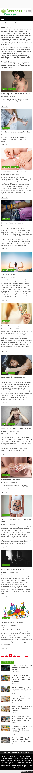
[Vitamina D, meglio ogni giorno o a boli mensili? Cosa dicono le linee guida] (5, 709)
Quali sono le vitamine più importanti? (12, 623)
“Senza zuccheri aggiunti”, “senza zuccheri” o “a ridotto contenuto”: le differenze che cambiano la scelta (22, 729)
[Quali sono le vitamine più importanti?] (16, 610)
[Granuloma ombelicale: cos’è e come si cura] (16, 159)
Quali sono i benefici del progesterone (12, 326)
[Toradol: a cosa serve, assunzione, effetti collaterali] (16, 119)
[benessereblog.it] (16, 12)
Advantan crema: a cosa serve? (10, 480)
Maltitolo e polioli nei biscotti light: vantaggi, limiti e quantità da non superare (21, 699)
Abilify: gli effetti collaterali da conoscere (13, 569)
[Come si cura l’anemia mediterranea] (16, 210)
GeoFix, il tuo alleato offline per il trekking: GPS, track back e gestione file (22, 667)
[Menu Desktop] (2, 18)
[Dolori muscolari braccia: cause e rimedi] (16, 365)
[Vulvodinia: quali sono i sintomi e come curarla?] (16, 81)
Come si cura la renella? (8, 274)
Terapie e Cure (12, 89)
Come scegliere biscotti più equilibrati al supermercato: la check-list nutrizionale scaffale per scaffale (21, 678)
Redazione (7, 752)
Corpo (4, 372)
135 (26, 655)
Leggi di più (4, 106)
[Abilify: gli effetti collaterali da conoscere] (16, 558)
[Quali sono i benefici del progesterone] (16, 313)
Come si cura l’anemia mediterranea (12, 223)
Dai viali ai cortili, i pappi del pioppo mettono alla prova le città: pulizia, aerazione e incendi (22, 739)
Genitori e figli (6, 167)
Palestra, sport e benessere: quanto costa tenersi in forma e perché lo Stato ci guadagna (21, 718)
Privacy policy (25, 752)
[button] (31, 19)
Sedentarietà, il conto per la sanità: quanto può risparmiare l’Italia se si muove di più (21, 689)
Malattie (5, 89)
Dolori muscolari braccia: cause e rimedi (13, 377)
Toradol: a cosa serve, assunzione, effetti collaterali (16, 132)
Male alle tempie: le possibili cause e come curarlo (16, 428)
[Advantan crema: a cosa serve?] (16, 467)
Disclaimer (15, 752)
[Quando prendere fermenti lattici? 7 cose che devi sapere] (16, 506)
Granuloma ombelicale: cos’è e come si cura (14, 172)
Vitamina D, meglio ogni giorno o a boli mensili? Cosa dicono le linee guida (22, 708)
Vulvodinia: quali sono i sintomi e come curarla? (15, 94)
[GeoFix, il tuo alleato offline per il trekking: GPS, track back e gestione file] (5, 668)
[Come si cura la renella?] (16, 262)
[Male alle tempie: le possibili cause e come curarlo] (16, 416)
